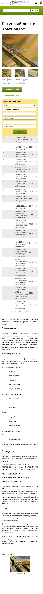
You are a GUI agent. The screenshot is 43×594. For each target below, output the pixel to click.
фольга (10, 80)
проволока (6, 83)
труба (25, 80)
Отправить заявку (12, 89)
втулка (15, 83)
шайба (22, 83)
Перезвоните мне (12, 95)
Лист (17, 18)
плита (18, 80)
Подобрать (20, 132)
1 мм (3, 80)
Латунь (11, 18)
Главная (4, 18)
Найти (35, 10)
